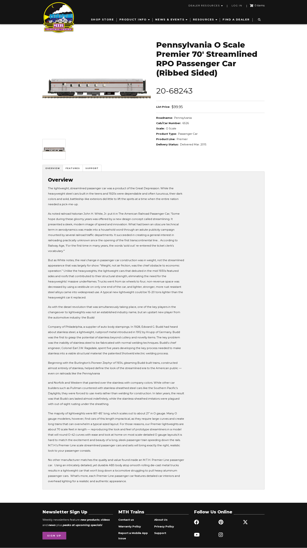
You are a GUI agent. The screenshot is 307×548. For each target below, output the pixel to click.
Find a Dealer (236, 19)
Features (73, 168)
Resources (203, 19)
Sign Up (54, 535)
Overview (52, 168)
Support (92, 168)
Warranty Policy (129, 526)
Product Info (133, 19)
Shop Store (102, 19)
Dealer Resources (204, 5)
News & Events (169, 19)
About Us (161, 519)
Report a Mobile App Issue (133, 535)
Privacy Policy (164, 526)
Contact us (126, 519)
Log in (237, 5)
